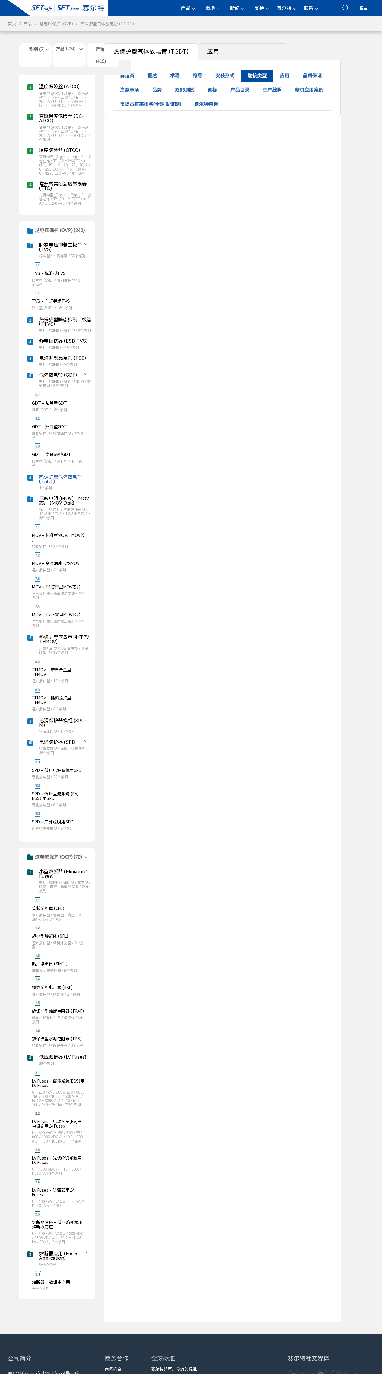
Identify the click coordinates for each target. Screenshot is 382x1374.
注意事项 (129, 90)
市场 (210, 8)
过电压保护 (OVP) (56, 23)
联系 (308, 8)
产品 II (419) (103, 55)
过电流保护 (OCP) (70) (58, 857)
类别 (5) (36, 49)
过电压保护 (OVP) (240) (60, 230)
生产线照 (272, 90)
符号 (197, 75)
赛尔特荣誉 (206, 104)
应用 (213, 51)
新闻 (235, 8)
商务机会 (113, 1369)
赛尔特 (284, 8)
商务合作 (117, 1358)
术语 (175, 75)
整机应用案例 (309, 90)
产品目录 (239, 90)
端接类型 (257, 75)
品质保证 (312, 75)
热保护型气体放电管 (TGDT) (107, 23)
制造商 (127, 75)
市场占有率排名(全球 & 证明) (150, 104)
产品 (185, 8)
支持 (259, 8)
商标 (212, 90)
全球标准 (163, 1358)
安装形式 (225, 75)
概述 (152, 75)
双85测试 (185, 90)
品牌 (157, 90)
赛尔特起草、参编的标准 (174, 1369)
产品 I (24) (66, 49)
